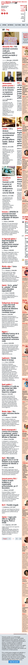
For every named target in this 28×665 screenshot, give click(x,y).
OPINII (4, 25)
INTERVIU (10, 25)
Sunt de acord (14, 662)
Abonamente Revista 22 (5, 7)
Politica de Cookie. (17, 660)
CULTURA (18, 25)
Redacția (24, 2)
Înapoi (5, 539)
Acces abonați (3, 10)
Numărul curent (8, 2)
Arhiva (14, 2)
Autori (19, 2)
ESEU (23, 25)
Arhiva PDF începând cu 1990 (4, 3)
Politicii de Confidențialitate (10, 650)
